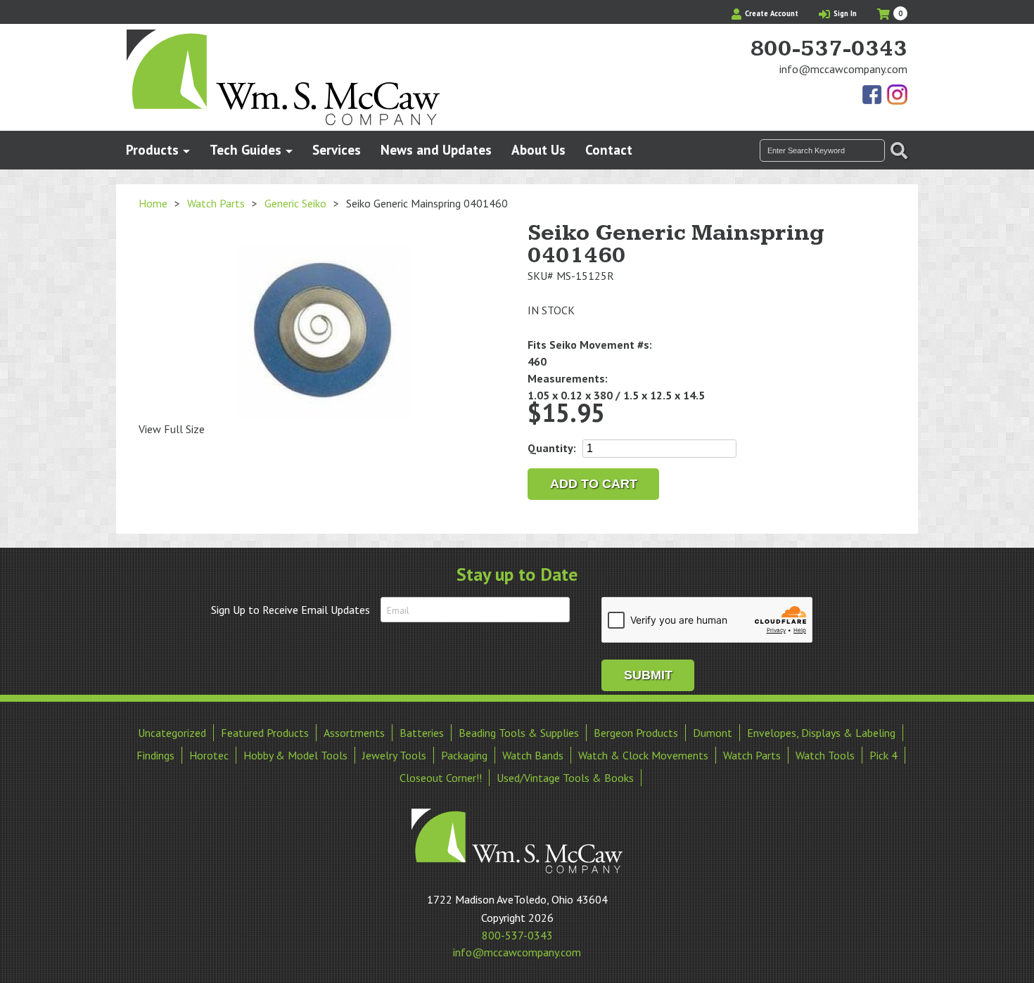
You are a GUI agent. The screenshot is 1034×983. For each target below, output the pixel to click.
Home (153, 203)
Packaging (464, 755)
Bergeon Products (636, 733)
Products (152, 149)
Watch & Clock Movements (643, 755)
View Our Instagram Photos (896, 95)
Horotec (209, 755)
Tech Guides (245, 149)
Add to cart (593, 484)
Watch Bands (532, 755)
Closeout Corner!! (441, 778)
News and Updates (436, 149)
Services (336, 149)
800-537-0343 (828, 49)
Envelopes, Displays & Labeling (821, 733)
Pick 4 (883, 755)
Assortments (354, 733)
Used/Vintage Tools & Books (565, 778)
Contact (608, 149)
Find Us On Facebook (872, 95)
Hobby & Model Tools (295, 755)
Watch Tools (825, 755)
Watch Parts (216, 203)
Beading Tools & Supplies (519, 733)
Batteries (422, 733)
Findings (155, 755)
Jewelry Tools (394, 755)
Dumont (712, 733)
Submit (648, 675)
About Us (538, 149)
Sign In (844, 13)
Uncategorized (172, 733)
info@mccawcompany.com (843, 69)
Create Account (770, 13)
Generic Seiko (295, 203)
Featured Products (265, 733)
